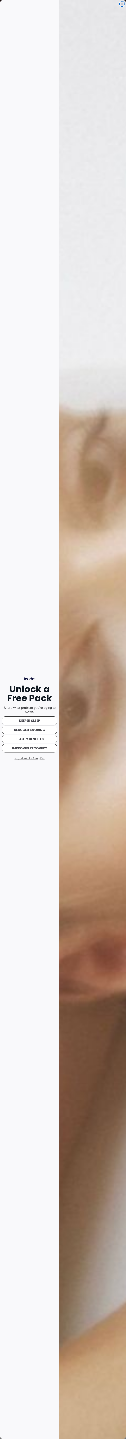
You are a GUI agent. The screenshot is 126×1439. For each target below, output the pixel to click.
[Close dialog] (122, 4)
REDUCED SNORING (29, 730)
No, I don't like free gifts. (30, 758)
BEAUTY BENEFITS (29, 739)
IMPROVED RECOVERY (29, 748)
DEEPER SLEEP (29, 720)
